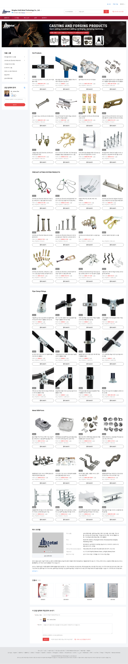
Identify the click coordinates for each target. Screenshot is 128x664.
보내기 (46, 639)
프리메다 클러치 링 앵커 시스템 (110, 235)
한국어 (74, 652)
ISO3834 (89, 599)
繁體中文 (27, 652)
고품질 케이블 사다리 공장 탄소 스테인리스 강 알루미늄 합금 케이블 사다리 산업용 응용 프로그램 (66, 511)
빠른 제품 (83, 650)
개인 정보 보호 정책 (60, 650)
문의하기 (44, 18)
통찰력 (88, 650)
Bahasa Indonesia (116, 652)
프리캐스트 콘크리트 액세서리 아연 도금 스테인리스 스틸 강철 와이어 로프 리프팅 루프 (42, 200)
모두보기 (34, 571)
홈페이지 (6, 18)
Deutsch (49, 652)
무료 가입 (115, 4)
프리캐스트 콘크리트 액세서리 (12, 60)
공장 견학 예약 (48, 556)
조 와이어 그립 (8, 67)
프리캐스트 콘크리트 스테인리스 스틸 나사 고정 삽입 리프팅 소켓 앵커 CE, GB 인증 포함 (42, 273)
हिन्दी (91, 652)
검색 (35, 18)
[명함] (24, 87)
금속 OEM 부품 (8, 78)
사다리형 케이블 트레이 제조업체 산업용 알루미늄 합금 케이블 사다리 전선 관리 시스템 (89, 511)
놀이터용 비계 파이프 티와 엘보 (87, 79)
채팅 (14, 95)
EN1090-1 (66, 599)
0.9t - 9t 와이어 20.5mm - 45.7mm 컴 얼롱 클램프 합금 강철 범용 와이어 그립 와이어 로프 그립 (66, 154)
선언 (45, 650)
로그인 (109, 4)
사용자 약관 (51, 650)
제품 (17, 18)
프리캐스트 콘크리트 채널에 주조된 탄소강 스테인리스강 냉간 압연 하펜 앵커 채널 (112, 200)
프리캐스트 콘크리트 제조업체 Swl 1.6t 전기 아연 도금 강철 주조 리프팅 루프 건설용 (66, 200)
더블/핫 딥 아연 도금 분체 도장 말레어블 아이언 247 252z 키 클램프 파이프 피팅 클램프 (43, 319)
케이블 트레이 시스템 (10, 57)
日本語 (32, 652)
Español (43, 652)
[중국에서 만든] (13, 3)
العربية (79, 652)
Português (55, 652)
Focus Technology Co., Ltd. (66, 656)
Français (38, 652)
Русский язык (68, 652)
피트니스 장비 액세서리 (10, 71)
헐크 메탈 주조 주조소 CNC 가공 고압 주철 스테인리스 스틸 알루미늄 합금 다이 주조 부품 (42, 438)
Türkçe (101, 652)
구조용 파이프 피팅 (9, 64)
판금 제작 (6, 75)
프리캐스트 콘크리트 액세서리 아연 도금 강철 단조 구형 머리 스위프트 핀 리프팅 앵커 (66, 237)
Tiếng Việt (107, 652)
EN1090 (113, 599)
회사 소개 (26, 18)
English (15, 652)
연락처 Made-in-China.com (72, 650)
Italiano (61, 652)
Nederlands (85, 652)
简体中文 (21, 652)
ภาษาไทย (96, 652)
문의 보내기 (43, 89)
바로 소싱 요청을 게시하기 (83, 639)
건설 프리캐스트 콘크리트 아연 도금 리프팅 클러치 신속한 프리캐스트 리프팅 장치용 (112, 117)
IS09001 (43, 599)
